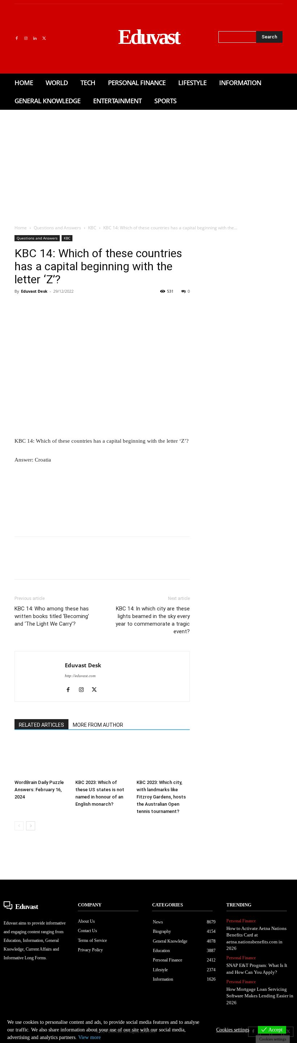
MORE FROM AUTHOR (98, 725)
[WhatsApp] (71, 307)
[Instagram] (25, 38)
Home (20, 228)
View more (89, 1037)
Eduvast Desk (34, 291)
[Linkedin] (35, 38)
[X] (44, 38)
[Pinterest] (55, 307)
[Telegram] (138, 307)
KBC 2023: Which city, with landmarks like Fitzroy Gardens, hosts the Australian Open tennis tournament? (161, 797)
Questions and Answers (57, 228)
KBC (92, 228)
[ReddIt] (105, 307)
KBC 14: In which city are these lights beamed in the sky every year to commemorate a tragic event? (153, 620)
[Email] (121, 307)
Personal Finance (241, 920)
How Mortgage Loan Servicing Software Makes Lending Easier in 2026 (259, 995)
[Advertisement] (148, 164)
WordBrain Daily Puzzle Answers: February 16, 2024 (39, 790)
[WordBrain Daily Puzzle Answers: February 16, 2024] (41, 758)
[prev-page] (19, 825)
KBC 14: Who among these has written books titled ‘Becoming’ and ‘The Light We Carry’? (51, 616)
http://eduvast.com (80, 675)
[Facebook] (16, 38)
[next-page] (30, 825)
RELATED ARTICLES (41, 725)
